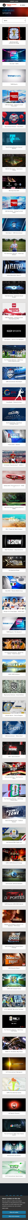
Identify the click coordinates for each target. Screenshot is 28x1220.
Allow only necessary (14, 1216)
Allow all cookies (14, 1212)
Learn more (5, 1208)
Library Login (14, 1)
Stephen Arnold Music (9, 5)
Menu (23, 5)
